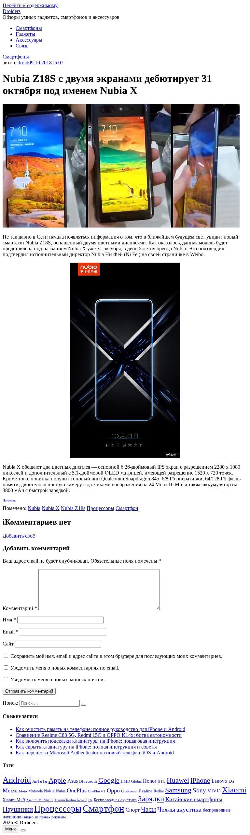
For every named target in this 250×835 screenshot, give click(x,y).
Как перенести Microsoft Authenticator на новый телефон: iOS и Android (95, 752)
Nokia (49, 791)
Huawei (178, 780)
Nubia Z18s (73, 508)
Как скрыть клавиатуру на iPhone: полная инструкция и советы (86, 747)
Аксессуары (29, 40)
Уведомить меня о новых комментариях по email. (64, 668)
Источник (9, 500)
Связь (22, 45)
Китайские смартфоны (193, 799)
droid (23, 62)
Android (17, 780)
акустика (188, 809)
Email (11, 631)
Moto (23, 791)
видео (29, 817)
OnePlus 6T (96, 791)
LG (231, 781)
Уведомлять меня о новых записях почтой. (57, 679)
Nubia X (51, 508)
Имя (9, 619)
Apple (57, 780)
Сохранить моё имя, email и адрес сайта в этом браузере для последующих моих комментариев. (116, 656)
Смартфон (127, 508)
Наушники (18, 809)
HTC (161, 781)
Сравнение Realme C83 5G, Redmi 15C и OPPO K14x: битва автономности (99, 735)
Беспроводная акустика (115, 799)
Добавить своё (19, 536)
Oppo (113, 790)
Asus (72, 781)
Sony (199, 790)
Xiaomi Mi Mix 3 (39, 800)
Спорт (133, 810)
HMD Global (131, 781)
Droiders (12, 11)
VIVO (214, 790)
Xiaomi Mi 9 (14, 800)
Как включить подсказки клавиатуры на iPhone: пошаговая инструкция (95, 741)
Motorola (35, 791)
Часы (148, 809)
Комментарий (20, 608)
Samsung (178, 790)
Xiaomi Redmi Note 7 (70, 800)
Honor (149, 781)
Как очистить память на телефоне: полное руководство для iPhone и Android (100, 729)
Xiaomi (234, 789)
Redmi (159, 791)
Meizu (10, 790)
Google (108, 780)
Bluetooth (88, 781)
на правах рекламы (50, 817)
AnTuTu (39, 781)
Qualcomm (129, 791)
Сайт (8, 643)
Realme (145, 791)
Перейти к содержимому (30, 5)
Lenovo (219, 781)
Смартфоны (29, 28)
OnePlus (77, 790)
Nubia (34, 508)
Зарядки (151, 798)
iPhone (200, 780)
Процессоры (100, 508)
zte (90, 800)
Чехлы (166, 809)
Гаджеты (25, 34)
